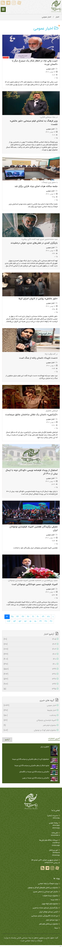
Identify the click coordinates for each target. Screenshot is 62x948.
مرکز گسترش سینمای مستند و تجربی (45, 907)
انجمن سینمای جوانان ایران (48, 911)
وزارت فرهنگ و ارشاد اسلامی (48, 883)
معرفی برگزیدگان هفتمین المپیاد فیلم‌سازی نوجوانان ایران (34, 528)
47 (51, 621)
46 (7, 616)
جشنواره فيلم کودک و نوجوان (30, 730)
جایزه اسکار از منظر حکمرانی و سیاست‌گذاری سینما (32, 765)
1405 (30, 639)
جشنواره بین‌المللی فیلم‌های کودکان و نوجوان (43, 887)
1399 (30, 669)
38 (48, 616)
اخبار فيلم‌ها (30, 710)
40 (38, 616)
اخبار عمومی (50, 68)
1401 (30, 659)
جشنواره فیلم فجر (30, 725)
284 (8, 621)
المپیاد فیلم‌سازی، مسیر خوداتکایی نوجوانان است (35, 584)
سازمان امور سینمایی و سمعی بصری (45, 891)
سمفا (56, 928)
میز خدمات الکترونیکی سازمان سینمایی (44, 915)
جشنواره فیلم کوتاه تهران (50, 903)
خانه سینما (54, 899)
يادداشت (30, 715)
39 (43, 616)
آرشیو (7, 739)
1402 (30, 654)
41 (33, 616)
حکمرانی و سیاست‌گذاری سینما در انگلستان (34, 771)
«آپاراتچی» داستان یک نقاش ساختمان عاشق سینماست (31, 415)
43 (23, 616)
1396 (30, 684)
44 (17, 616)
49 (41, 621)
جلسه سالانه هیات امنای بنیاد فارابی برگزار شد (36, 186)
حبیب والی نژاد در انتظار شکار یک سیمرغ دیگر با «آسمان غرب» (35, 62)
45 (12, 616)
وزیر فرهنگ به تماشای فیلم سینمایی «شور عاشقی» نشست (34, 122)
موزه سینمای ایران (52, 919)
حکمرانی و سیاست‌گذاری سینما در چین (35, 778)
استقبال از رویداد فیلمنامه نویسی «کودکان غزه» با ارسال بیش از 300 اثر (32, 472)
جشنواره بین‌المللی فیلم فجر (48, 923)
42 (28, 616)
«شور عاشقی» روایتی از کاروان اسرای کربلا (38, 299)
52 (25, 621)
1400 (30, 664)
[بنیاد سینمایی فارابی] (56, 6)
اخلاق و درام (45, 746)
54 (14, 621)
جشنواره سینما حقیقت (50, 895)
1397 (30, 679)
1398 (30, 674)
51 (30, 621)
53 (20, 621)
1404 (30, 644)
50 (35, 621)
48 (46, 621)
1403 (30, 649)
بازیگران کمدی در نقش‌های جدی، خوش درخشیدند (34, 243)
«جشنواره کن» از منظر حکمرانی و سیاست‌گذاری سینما (30, 759)
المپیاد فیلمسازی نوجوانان (30, 720)
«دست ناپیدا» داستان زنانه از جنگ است (38, 358)
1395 (30, 689)
